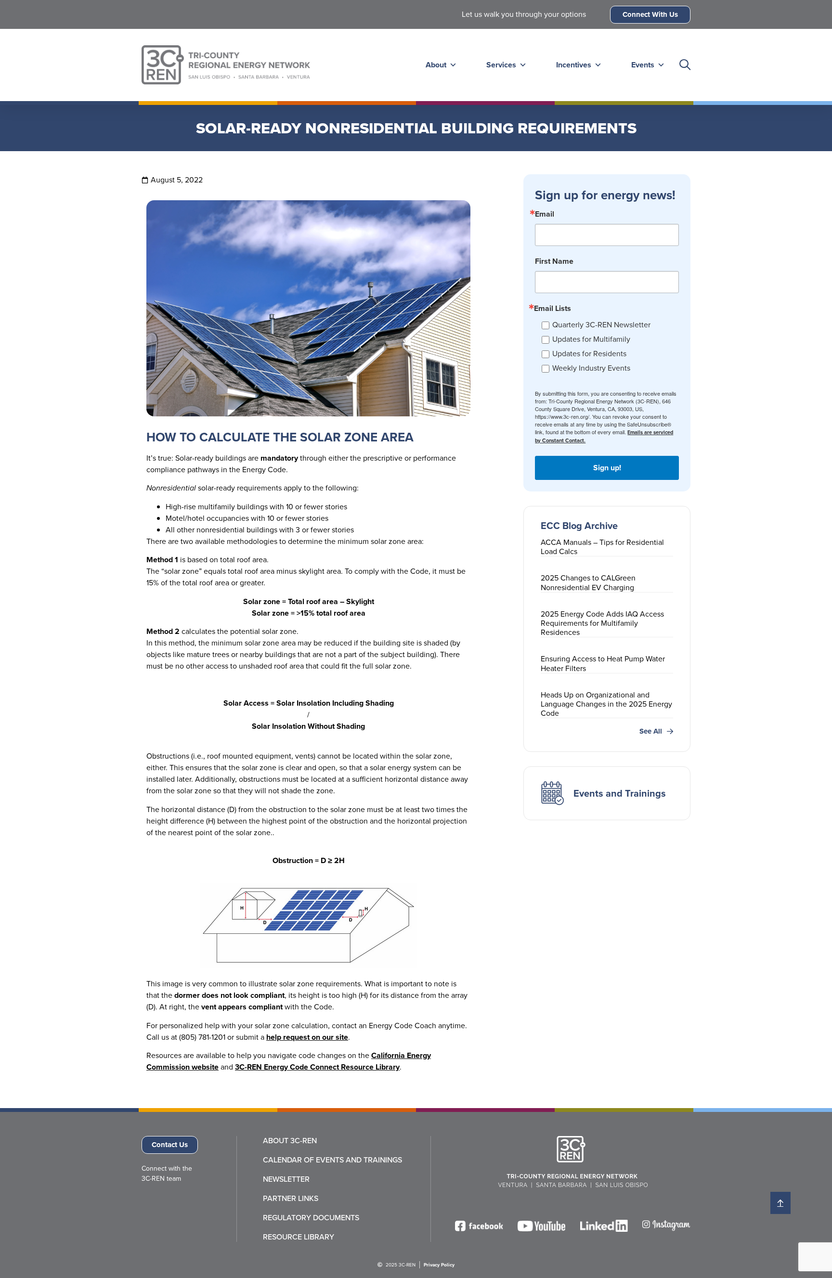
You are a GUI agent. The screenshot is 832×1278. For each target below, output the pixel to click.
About (436, 64)
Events (642, 64)
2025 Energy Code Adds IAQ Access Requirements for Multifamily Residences (602, 623)
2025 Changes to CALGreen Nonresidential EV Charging (588, 582)
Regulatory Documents (311, 1218)
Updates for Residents (589, 353)
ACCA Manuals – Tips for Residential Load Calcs (602, 547)
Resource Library (298, 1237)
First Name (554, 261)
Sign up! (607, 467)
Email (544, 214)
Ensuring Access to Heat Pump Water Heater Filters (603, 663)
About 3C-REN (290, 1141)
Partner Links (290, 1198)
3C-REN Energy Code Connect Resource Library (317, 1066)
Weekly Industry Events (591, 368)
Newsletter (286, 1179)
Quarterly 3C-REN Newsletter (601, 324)
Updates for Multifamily (591, 339)
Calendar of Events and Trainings (332, 1160)
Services (501, 64)
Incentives (573, 64)
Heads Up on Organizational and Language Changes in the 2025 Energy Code (606, 704)
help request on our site (307, 1037)
